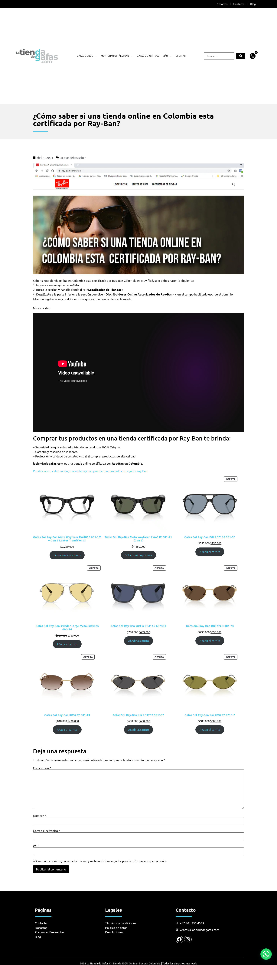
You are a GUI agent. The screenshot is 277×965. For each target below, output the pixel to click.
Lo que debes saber (73, 157)
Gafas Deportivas (148, 55)
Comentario (42, 767)
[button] (266, 954)
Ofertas (181, 55)
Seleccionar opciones (67, 555)
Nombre (39, 815)
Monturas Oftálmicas (115, 55)
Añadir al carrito (210, 552)
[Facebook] (179, 939)
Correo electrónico (46, 830)
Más (165, 55)
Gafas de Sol (85, 55)
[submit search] (240, 56)
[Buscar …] (219, 56)
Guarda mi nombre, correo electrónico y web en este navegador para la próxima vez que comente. (101, 860)
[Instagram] (188, 939)
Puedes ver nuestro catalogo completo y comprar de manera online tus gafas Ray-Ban (90, 471)
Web (36, 845)
